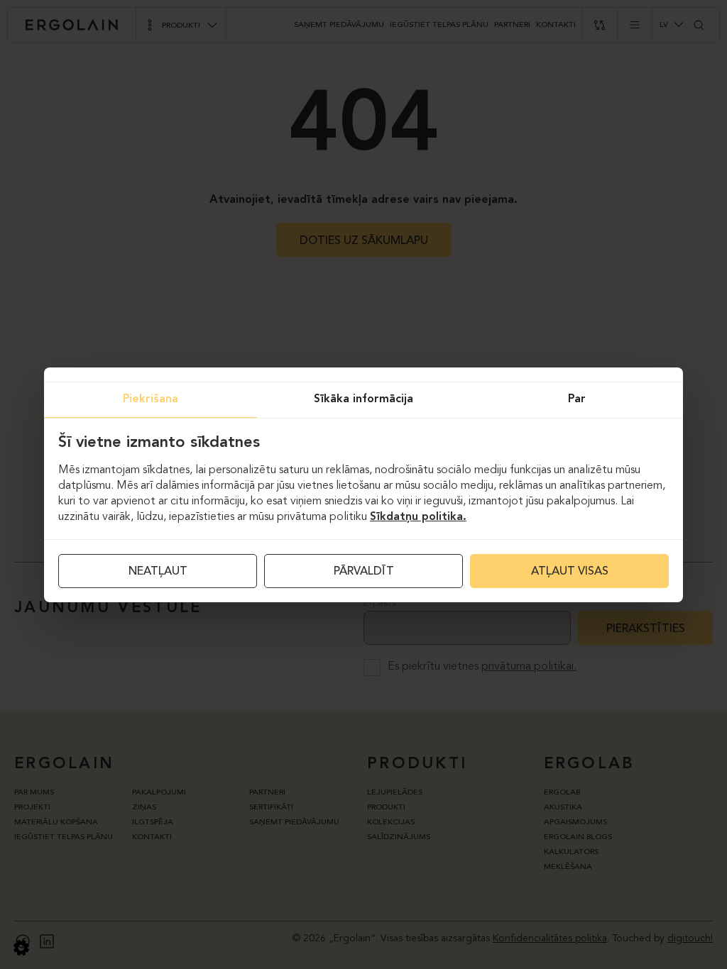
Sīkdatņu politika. (418, 517)
